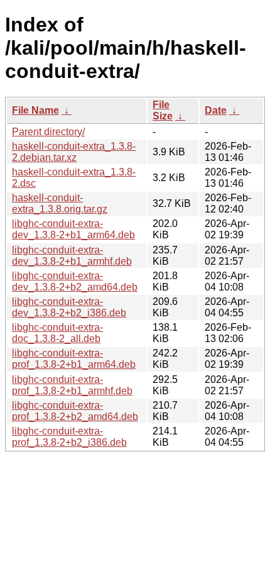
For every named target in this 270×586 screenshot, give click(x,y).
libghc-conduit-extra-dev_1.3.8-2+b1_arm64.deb (73, 229)
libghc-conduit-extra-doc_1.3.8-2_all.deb (57, 333)
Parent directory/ (48, 131)
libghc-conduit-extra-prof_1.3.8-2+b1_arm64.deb (74, 359)
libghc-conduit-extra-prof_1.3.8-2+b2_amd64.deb (75, 411)
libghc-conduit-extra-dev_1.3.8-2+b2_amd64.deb (75, 281)
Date (216, 110)
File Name (35, 110)
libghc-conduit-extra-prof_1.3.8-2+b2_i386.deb (69, 437)
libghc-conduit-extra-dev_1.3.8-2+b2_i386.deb (69, 307)
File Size (163, 110)
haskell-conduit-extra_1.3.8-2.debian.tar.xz (74, 152)
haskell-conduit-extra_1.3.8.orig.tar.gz (59, 203)
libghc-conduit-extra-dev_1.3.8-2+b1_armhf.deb (72, 256)
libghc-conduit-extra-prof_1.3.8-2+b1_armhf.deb (72, 385)
